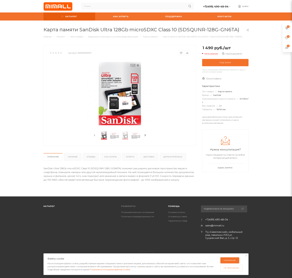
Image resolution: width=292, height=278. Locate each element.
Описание (53, 157)
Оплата (130, 157)
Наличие (73, 157)
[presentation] (94, 135)
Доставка (149, 157)
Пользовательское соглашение (137, 212)
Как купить (110, 157)
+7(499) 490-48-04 (215, 6)
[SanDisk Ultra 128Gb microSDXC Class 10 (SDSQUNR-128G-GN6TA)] (120, 93)
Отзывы (91, 157)
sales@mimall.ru (214, 225)
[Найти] (189, 6)
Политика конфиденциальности (137, 216)
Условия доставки (177, 216)
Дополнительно (172, 157)
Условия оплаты (176, 212)
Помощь (174, 206)
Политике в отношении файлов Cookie (110, 269)
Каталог (49, 206)
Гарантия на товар (177, 221)
